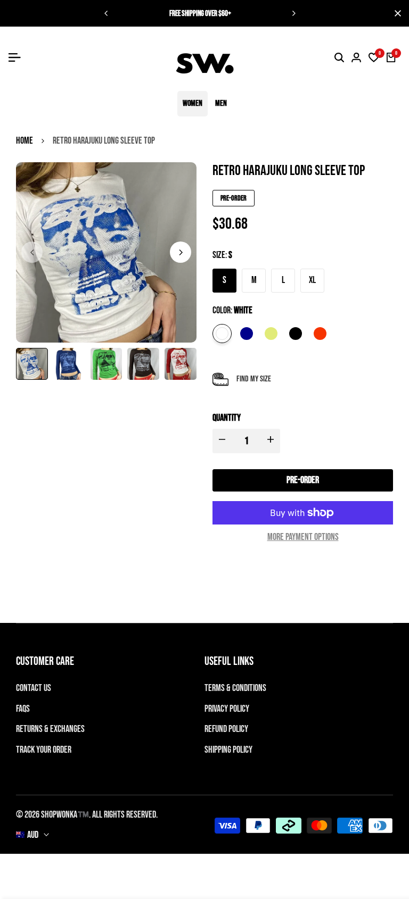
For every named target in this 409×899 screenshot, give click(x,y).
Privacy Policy (226, 708)
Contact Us (33, 688)
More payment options (303, 537)
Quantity (226, 417)
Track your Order (43, 749)
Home (24, 140)
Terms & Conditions (235, 688)
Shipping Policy (228, 749)
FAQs (23, 708)
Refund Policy (226, 729)
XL (312, 280)
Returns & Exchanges (50, 729)
